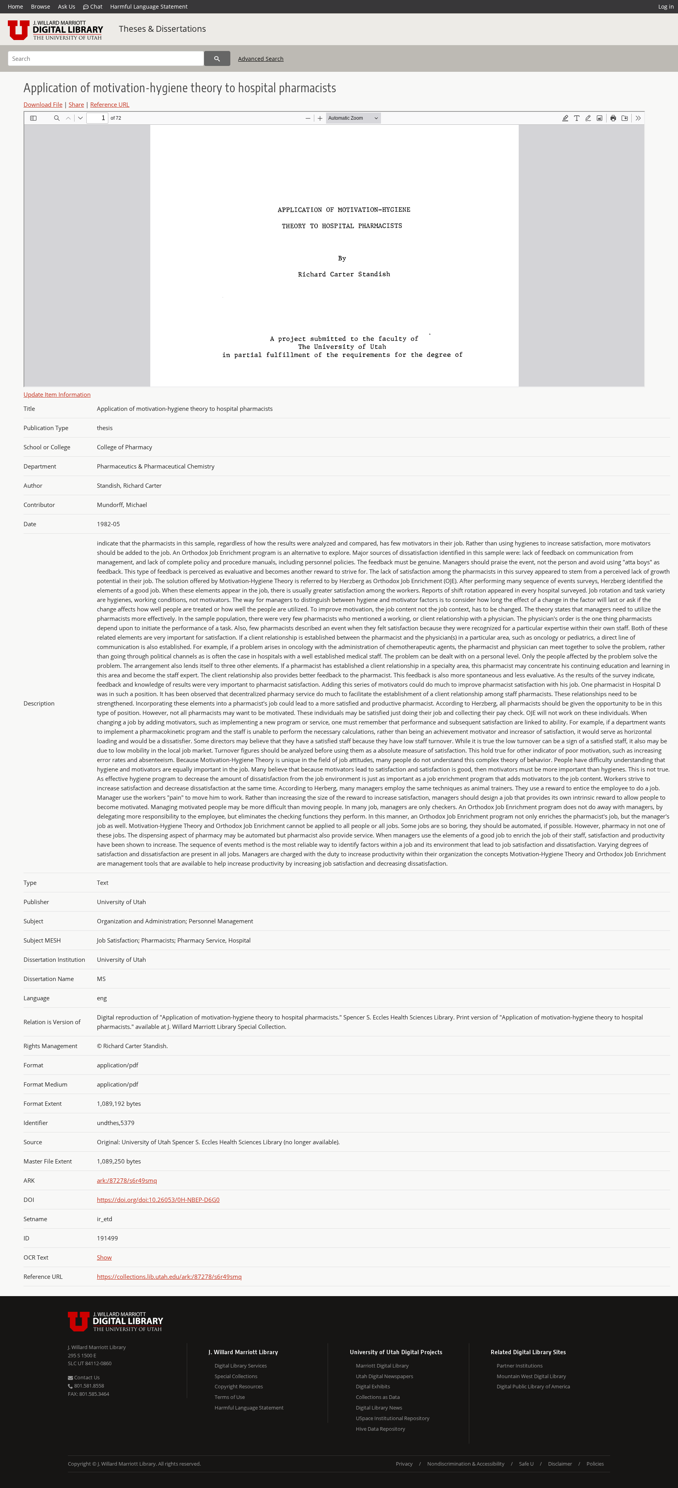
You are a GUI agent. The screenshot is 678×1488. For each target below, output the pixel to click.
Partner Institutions (520, 1365)
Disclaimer (560, 1463)
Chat (95, 6)
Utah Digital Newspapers (384, 1376)
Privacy (404, 1463)
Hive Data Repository (380, 1428)
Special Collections (236, 1376)
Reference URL (109, 104)
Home (15, 6)
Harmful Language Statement (149, 6)
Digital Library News (379, 1407)
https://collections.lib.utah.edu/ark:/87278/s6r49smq (169, 1276)
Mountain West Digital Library (531, 1376)
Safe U (526, 1463)
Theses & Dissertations (162, 28)
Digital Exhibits (373, 1386)
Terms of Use (230, 1396)
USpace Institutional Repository (393, 1418)
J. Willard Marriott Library (97, 1347)
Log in (666, 6)
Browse (40, 6)
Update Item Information (57, 394)
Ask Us (66, 6)
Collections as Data (378, 1396)
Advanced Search (261, 58)
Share (76, 104)
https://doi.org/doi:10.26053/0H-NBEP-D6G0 (158, 1200)
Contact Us (86, 1377)
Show (104, 1257)
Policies (595, 1463)
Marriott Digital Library (382, 1365)
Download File (43, 104)
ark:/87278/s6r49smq (127, 1180)
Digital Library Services (241, 1365)
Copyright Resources (239, 1386)
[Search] (217, 58)
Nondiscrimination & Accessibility (466, 1463)
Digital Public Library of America (533, 1386)
